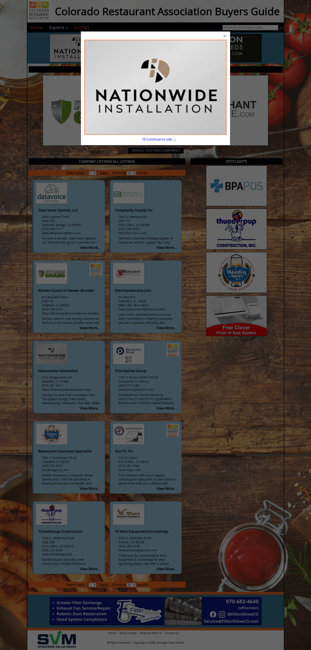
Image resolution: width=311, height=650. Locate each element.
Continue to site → (159, 139)
